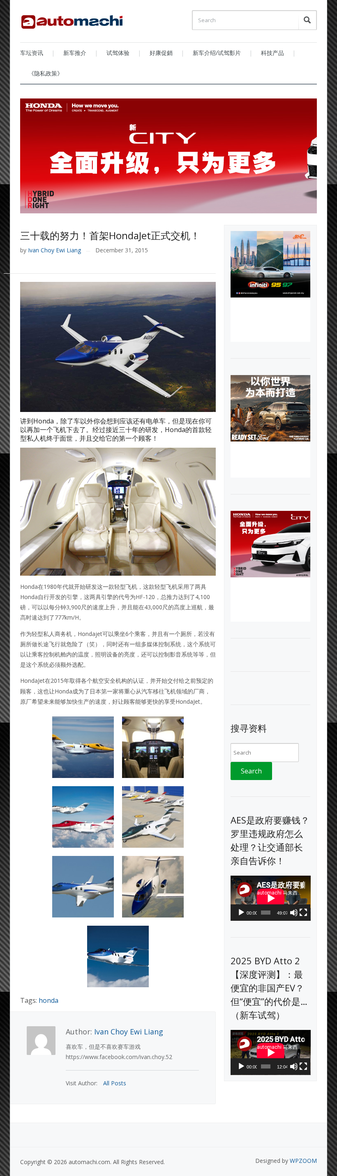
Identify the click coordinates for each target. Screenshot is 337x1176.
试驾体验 (117, 53)
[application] (271, 898)
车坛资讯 (31, 53)
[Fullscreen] (303, 912)
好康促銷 (161, 53)
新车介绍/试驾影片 (217, 53)
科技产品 (272, 53)
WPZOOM (303, 1161)
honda (48, 1000)
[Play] (241, 912)
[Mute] (294, 912)
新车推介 (74, 53)
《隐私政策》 (45, 73)
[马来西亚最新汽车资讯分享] (72, 19)
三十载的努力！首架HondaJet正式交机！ (110, 235)
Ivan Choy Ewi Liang (54, 250)
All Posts (114, 1083)
